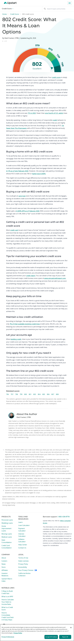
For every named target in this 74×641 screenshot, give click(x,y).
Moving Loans (7, 534)
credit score (56, 77)
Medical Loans (7, 537)
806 (48, 394)
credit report (30, 276)
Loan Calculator (24, 525)
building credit (16, 339)
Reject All (65, 637)
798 (16, 394)
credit (55, 120)
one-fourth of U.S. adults (54, 113)
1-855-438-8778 (63, 517)
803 (34, 394)
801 (30, 394)
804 (39, 394)
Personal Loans (7, 520)
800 (25, 394)
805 (43, 394)
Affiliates (5, 570)
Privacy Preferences (8, 637)
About (4, 558)
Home (4, 14)
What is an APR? (7, 596)
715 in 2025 (32, 113)
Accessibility (22, 567)
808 (57, 394)
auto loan (22, 196)
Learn (20, 522)
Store (3, 567)
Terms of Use (23, 558)
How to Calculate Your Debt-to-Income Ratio (8, 602)
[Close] (71, 627)
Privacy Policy (23, 564)
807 (52, 394)
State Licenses (23, 561)
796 (7, 394)
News (4, 564)
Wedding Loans (7, 523)
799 (21, 394)
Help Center (22, 545)
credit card (14, 230)
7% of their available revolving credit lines (25, 324)
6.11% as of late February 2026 (17, 171)
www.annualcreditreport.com (55, 278)
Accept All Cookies (51, 637)
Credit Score (7, 9)
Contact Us (22, 548)
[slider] (51, 68)
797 (12, 394)
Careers (4, 561)
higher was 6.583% (39, 174)
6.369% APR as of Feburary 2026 (27, 211)
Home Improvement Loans (6, 528)
